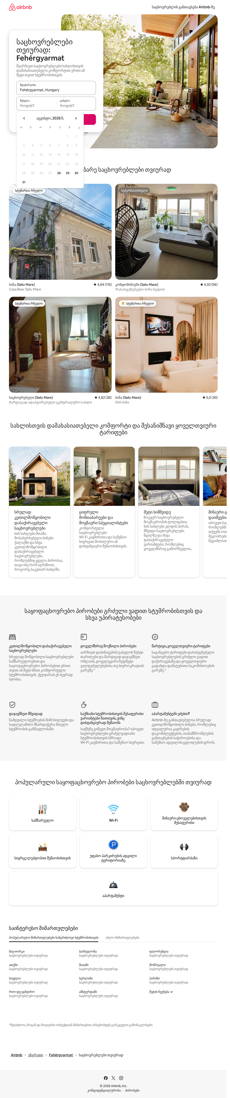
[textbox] (36, 105)
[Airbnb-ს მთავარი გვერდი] (20, 7)
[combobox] (56, 90)
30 (76, 173)
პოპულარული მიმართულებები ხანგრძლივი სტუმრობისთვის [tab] (53, 938)
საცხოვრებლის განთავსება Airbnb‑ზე (183, 7)
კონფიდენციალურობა (104, 1090)
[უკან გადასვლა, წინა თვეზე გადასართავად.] (24, 118)
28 (59, 173)
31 (23, 182)
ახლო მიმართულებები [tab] (122, 938)
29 (67, 173)
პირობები (132, 1090)
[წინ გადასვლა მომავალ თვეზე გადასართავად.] (76, 118)
